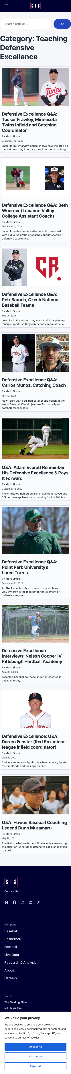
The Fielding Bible (15, 1002)
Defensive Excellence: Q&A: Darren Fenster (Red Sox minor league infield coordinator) (33, 742)
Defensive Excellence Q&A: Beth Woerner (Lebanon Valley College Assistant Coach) (35, 211)
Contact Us (11, 891)
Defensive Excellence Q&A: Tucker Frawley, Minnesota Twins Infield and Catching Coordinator (29, 122)
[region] (35, 1043)
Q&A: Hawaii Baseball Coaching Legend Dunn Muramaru (34, 825)
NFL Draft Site (12, 1008)
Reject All (35, 1066)
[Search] (62, 24)
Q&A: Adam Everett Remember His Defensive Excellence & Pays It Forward (35, 473)
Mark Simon (13, 136)
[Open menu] (6, 6)
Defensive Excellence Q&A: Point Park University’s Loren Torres (29, 567)
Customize (35, 1056)
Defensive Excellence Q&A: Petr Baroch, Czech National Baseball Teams (31, 300)
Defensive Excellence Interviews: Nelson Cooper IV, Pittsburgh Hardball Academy (32, 656)
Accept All (35, 1046)
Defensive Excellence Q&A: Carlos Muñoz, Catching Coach (34, 382)
